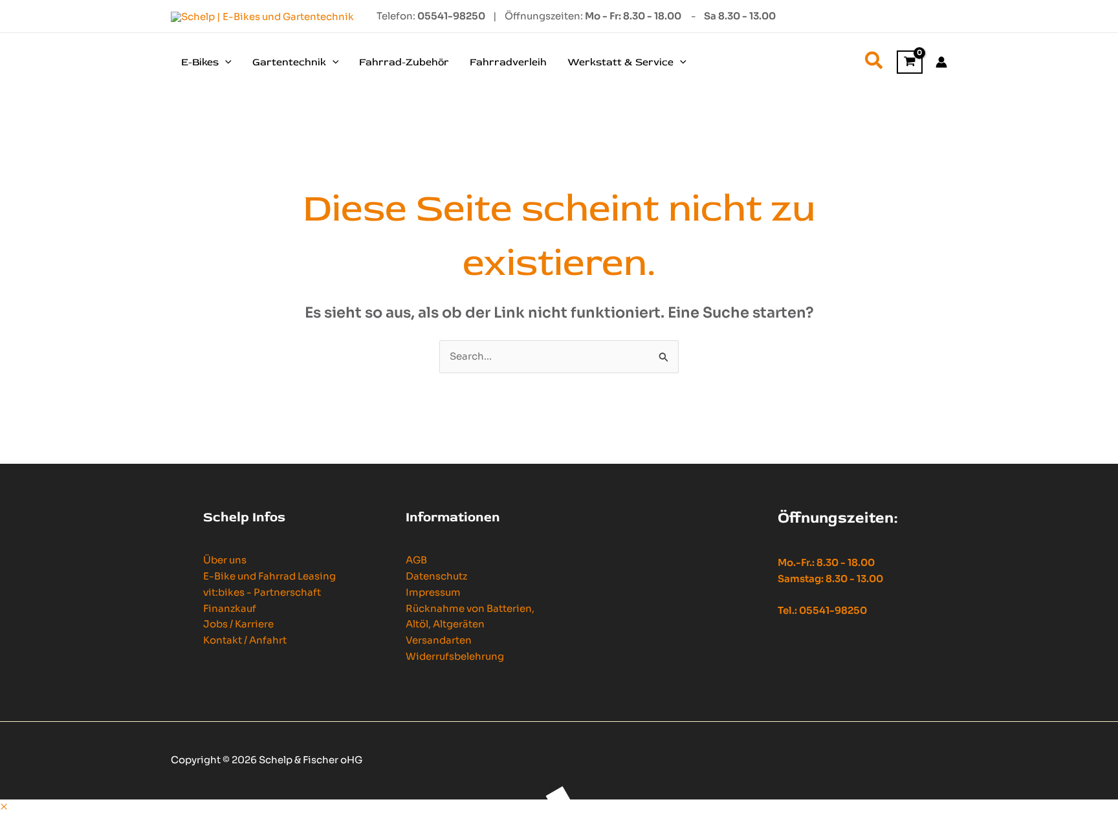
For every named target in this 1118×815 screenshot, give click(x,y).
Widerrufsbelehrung (455, 656)
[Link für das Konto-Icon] (941, 62)
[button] (225, 62)
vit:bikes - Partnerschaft (262, 592)
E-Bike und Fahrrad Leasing (269, 576)
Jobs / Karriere (238, 624)
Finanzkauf (229, 608)
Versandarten (439, 640)
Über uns (225, 560)
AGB (416, 560)
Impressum (433, 592)
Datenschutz (436, 576)
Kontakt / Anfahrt (245, 640)
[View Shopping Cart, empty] (910, 62)
